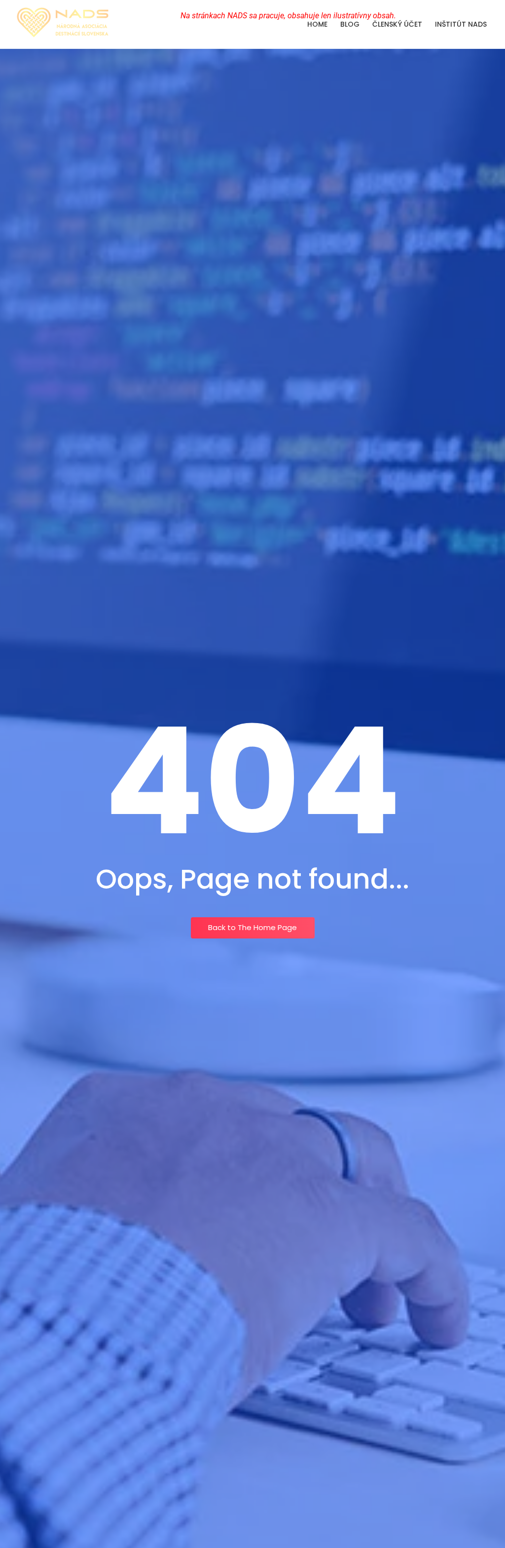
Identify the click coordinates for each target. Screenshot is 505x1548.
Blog (350, 24)
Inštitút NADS (461, 24)
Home (317, 24)
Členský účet (397, 24)
